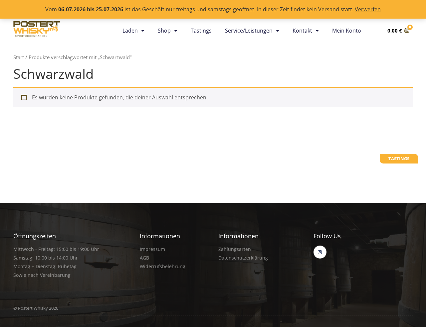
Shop (164, 30)
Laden (130, 30)
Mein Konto (346, 30)
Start (18, 57)
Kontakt (302, 30)
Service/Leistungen (249, 30)
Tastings (201, 30)
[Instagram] (320, 252)
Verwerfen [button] (368, 9)
